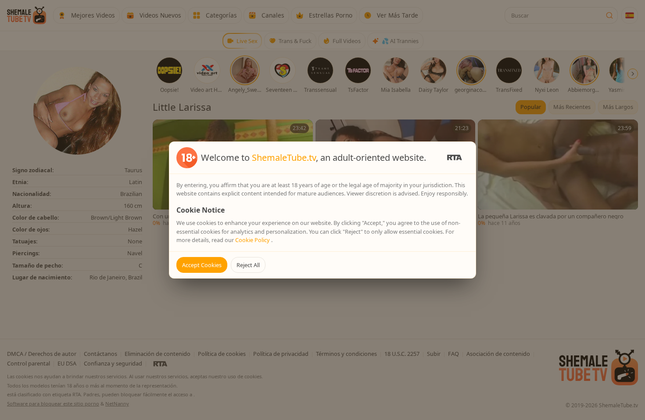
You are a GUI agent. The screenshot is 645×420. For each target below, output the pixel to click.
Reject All (248, 265)
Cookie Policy (253, 240)
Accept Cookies (202, 265)
